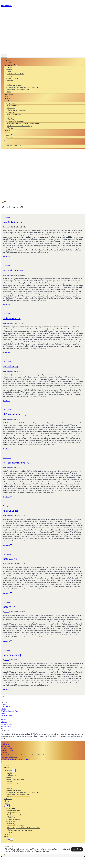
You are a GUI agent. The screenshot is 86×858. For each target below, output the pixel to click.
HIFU (9, 92)
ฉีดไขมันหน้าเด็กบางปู (14, 414)
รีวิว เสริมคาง (11, 117)
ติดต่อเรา (7, 132)
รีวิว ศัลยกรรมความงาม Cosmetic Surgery (19, 126)
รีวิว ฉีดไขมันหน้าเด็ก (13, 105)
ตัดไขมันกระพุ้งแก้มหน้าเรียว (15, 74)
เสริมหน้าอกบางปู (12, 318)
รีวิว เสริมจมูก (11, 119)
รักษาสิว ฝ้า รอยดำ (12, 78)
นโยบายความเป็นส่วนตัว (41, 851)
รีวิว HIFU (10, 128)
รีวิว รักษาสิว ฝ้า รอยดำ (14, 114)
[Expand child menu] (16, 65)
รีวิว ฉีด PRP (11, 103)
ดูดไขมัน (10, 71)
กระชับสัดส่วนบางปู (13, 222)
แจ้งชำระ (7, 96)
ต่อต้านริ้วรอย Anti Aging (14, 85)
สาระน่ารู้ (7, 98)
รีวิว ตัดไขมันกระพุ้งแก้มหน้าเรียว (17, 110)
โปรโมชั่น (8, 62)
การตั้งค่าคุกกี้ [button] (65, 849)
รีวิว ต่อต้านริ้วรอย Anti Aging (16, 121)
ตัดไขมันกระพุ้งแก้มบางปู (16, 462)
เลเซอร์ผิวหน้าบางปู (13, 270)
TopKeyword (7, 217)
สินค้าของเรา (9, 94)
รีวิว (5, 806)
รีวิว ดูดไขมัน (11, 108)
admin (7, 227)
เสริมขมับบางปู (11, 511)
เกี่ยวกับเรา (8, 130)
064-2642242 (6, 5)
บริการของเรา (8, 770)
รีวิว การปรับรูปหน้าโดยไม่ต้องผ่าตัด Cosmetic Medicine (23, 123)
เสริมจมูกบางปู (10, 559)
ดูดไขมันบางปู (10, 366)
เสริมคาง (10, 80)
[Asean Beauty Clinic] (7, 52)
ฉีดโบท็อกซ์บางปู (12, 655)
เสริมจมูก (10, 83)
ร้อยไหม (9, 76)
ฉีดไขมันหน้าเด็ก (12, 69)
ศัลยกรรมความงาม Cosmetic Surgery (18, 89)
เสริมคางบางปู (10, 607)
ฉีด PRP (9, 67)
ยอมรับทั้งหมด (77, 849)
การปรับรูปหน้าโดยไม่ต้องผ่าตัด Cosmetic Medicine (22, 87)
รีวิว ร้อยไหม (11, 112)
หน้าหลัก (7, 60)
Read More (7, 256)
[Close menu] (1, 761)
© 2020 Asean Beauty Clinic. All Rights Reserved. (15, 759)
